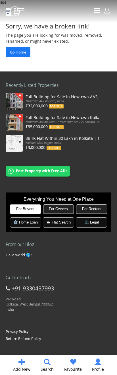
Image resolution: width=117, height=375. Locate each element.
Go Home (18, 52)
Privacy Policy (17, 331)
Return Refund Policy (23, 338)
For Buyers (25, 209)
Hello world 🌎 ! (19, 254)
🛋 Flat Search (59, 222)
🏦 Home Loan (25, 222)
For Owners (58, 209)
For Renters (91, 209)
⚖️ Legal (91, 222)
